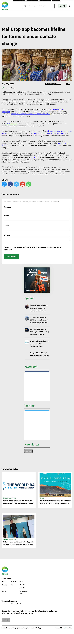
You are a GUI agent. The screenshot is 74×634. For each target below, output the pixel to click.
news (68, 84)
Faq (12, 585)
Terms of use (24, 604)
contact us (5, 604)
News (3, 581)
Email (6, 225)
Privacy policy (15, 604)
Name (6, 215)
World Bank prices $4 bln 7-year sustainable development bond (39, 344)
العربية (61, 6)
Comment (8, 207)
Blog (21, 581)
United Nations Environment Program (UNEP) (46, 133)
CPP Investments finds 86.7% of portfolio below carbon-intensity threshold (39, 320)
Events (4, 591)
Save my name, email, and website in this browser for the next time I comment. (33, 248)
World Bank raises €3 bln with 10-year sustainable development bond (18, 502)
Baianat (70, 628)
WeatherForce (11, 123)
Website (7, 235)
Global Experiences (53, 84)
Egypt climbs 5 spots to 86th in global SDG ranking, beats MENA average (39, 332)
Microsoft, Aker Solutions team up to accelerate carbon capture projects (38, 308)
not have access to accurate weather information (30, 113)
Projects (4, 585)
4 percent (35, 157)
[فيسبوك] (10, 184)
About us (13, 581)
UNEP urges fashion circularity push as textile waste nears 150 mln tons (18, 543)
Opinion (29, 298)
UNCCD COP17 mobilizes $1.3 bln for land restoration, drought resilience (55, 502)
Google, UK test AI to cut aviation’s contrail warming (39, 354)
